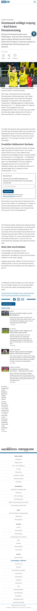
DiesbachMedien (18, 589)
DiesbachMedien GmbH (18, 605)
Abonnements (18, 557)
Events (19, 527)
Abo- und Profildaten (18, 466)
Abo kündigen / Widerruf (18, 560)
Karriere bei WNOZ (18, 602)
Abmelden (18, 482)
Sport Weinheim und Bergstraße (18, 513)
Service (18, 554)
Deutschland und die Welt (18, 505)
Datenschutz (15, 607)
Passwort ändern (18, 478)
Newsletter (18, 472)
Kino (18, 540)
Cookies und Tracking (26, 607)
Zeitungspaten (18, 593)
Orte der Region (18, 496)
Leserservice (18, 564)
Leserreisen (18, 550)
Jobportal (18, 580)
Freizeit (18, 524)
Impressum (8, 607)
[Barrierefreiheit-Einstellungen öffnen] (34, 33)
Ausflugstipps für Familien (18, 537)
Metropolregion (18, 499)
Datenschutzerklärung (9, 196)
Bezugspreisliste (18, 599)
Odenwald (18, 492)
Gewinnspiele (18, 546)
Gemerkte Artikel (18, 475)
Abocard (18, 567)
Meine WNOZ (18, 456)
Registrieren (18, 462)
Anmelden (18, 459)
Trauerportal (18, 576)
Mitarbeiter (18, 596)
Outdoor (18, 543)
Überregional (18, 519)
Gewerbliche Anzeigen (18, 570)
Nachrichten (18, 486)
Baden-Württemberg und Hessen (18, 502)
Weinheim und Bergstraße (18, 489)
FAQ (18, 586)
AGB (19, 607)
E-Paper (18, 469)
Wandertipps (18, 533)
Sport (18, 510)
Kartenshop (18, 530)
